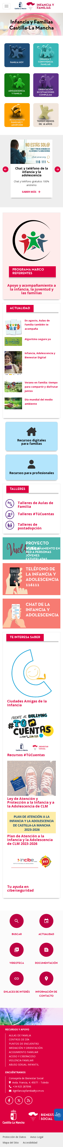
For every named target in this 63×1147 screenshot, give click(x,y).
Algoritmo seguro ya (38, 339)
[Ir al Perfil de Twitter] (19, 1100)
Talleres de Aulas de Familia (35, 504)
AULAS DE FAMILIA (20, 1035)
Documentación (46, 963)
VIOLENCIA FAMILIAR (21, 1060)
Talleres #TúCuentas (36, 513)
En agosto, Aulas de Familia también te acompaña (37, 325)
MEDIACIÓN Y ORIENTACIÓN (26, 1048)
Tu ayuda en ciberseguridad (20, 888)
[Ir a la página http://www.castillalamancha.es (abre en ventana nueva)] (20, 5)
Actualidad (46, 934)
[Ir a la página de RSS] (28, 1100)
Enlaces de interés (17, 992)
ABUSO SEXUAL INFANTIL (24, 1064)
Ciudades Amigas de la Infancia (27, 703)
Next (57, 169)
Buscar (17, 934)
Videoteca (16, 963)
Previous (5, 169)
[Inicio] (40, 6)
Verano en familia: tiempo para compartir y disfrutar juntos (41, 387)
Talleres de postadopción (29, 526)
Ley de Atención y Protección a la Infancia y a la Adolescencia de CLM (30, 802)
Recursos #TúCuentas (26, 754)
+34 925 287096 (22, 1086)
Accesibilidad (30, 1142)
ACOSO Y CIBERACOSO (22, 1056)
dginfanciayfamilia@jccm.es (28, 1090)
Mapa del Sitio (11, 1142)
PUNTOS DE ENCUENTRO (24, 1043)
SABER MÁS (29, 191)
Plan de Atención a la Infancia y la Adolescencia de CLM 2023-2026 (30, 840)
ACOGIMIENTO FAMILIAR (23, 1052)
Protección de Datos (14, 1137)
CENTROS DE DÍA (19, 1039)
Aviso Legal (36, 1137)
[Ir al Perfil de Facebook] (9, 1100)
